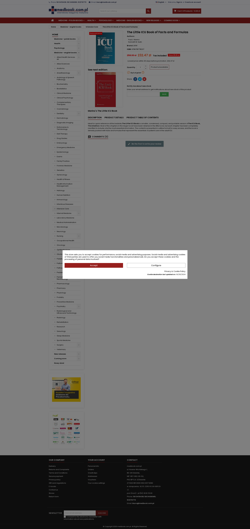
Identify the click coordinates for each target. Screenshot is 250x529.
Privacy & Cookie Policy (174, 271)
